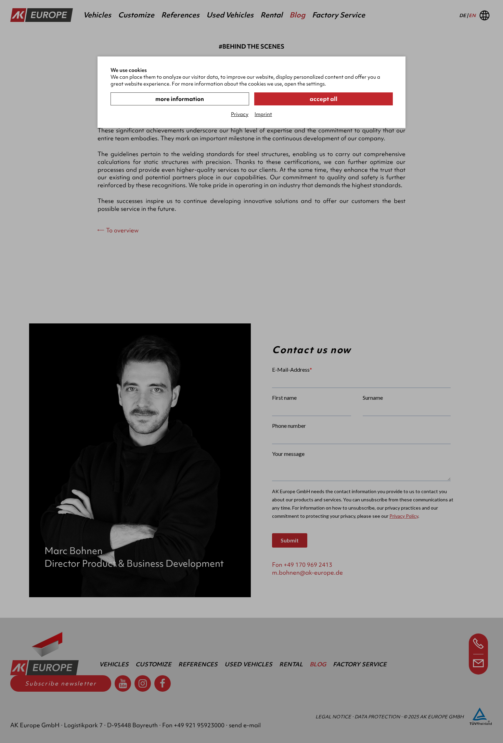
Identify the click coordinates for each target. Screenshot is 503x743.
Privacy (239, 114)
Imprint (263, 114)
